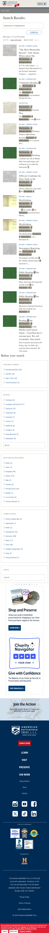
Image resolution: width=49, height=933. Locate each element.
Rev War (22, 46)
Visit (24, 760)
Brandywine (10, 439)
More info (13, 931)
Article (28, 196)
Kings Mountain (11, 434)
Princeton (10, 409)
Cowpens (9, 430)
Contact (24, 793)
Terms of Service (24, 903)
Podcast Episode (12, 502)
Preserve (24, 767)
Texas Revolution (12, 383)
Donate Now (24, 743)
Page (8, 553)
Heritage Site (11, 532)
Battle (8, 463)
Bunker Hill (10, 426)
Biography (10, 472)
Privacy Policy (24, 897)
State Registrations (24, 909)
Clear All (34, 32)
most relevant (16, 39)
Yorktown (10, 400)
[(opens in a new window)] (15, 804)
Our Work (24, 774)
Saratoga (9, 417)
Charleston (10, 413)
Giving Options (24, 781)
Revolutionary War (13, 370)
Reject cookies (25, 931)
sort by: (6, 39)
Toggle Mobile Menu (42, 3)
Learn (24, 752)
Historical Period (12, 558)
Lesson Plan (23, 103)
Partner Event (31, 79)
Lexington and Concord (14, 404)
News (9, 540)
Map (8, 480)
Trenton (9, 421)
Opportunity (10, 523)
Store (27, 787)
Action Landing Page (13, 519)
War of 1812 (11, 378)
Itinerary (9, 484)
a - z (37, 39)
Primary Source (31, 46)
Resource (10, 536)
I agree (4, 931)
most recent (28, 39)
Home (12, 3)
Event (9, 545)
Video (8, 467)
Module (9, 493)
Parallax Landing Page (14, 549)
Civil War (10, 374)
